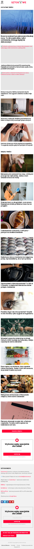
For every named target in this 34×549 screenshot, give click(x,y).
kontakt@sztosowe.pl (25, 476)
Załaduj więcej (17, 431)
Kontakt (13, 545)
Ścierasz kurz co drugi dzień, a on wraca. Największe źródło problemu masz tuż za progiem (16, 204)
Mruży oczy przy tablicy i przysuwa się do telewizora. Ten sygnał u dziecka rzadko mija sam (16, 93)
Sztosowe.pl (4, 471)
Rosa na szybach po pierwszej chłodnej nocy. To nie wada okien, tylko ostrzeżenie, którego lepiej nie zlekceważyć (17, 39)
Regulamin (17, 547)
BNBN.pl (3, 484)
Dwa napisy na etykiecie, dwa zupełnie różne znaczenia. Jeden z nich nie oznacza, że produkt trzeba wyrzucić (17, 368)
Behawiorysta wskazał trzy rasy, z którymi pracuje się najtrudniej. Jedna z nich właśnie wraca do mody (17, 176)
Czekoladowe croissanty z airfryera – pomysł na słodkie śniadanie (15, 231)
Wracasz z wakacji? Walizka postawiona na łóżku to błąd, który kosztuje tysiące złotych (16, 119)
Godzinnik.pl (12, 479)
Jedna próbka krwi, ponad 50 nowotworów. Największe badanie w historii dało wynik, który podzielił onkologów (17, 67)
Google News (13, 496)
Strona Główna (5, 545)
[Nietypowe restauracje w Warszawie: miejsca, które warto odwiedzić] (17, 384)
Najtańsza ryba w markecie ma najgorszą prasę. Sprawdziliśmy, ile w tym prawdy (17, 258)
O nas (18, 545)
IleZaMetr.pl (4, 488)
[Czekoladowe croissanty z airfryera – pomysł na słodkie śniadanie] (17, 220)
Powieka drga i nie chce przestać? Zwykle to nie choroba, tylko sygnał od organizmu (17, 313)
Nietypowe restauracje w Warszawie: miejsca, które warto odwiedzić (15, 396)
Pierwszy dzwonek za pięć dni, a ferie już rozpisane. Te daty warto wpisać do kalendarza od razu (16, 423)
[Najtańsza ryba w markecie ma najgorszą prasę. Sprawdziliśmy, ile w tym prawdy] (17, 246)
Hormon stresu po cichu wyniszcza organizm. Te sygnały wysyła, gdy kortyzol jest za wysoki (16, 144)
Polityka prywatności (27, 545)
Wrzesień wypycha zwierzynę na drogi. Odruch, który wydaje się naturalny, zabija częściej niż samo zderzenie (17, 340)
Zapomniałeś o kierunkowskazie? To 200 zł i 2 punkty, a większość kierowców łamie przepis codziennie (17, 285)
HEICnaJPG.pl (4, 491)
